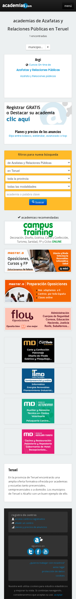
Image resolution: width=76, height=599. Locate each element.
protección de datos (53, 571)
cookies (60, 575)
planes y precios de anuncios (30, 527)
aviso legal (58, 567)
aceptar (58, 594)
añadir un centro (23, 522)
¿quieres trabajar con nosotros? (47, 562)
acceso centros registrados (29, 518)
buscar (39, 202)
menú (68, 6)
